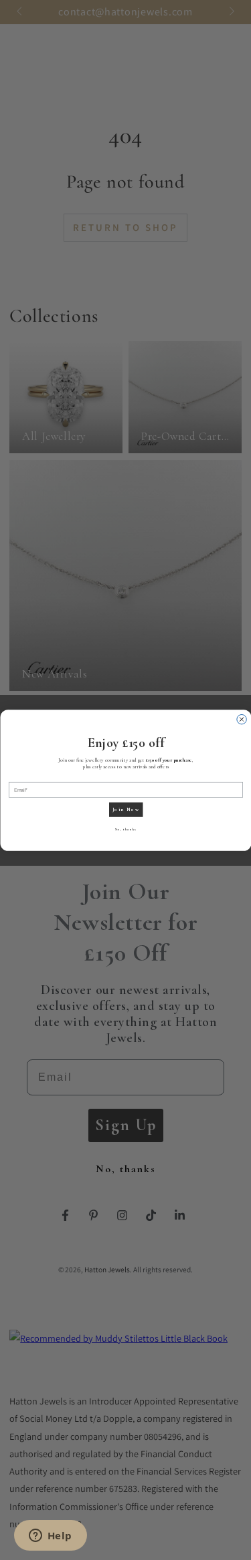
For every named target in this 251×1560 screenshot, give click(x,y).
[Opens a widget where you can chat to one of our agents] (50, 1536)
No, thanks (126, 829)
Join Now (125, 809)
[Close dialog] (241, 719)
